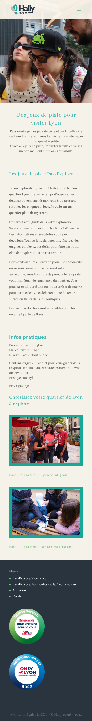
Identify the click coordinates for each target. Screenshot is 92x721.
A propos (19, 590)
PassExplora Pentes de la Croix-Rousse (41, 547)
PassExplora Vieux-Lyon (31, 578)
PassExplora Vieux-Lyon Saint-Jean (38, 475)
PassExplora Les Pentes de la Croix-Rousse (45, 584)
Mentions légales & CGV (28, 714)
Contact (19, 596)
